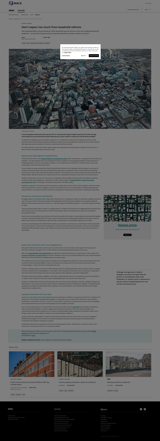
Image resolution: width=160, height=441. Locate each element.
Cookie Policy (67, 52)
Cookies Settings (66, 55)
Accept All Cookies (94, 55)
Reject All (83, 55)
